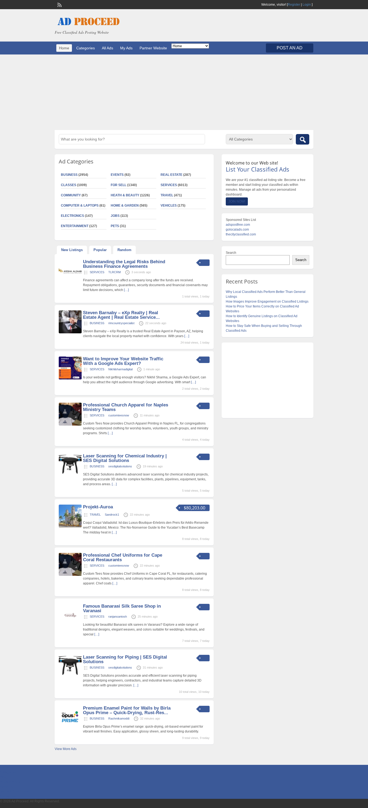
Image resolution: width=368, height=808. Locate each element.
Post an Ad (290, 48)
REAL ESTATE (171, 175)
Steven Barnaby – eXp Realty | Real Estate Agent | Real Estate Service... (121, 315)
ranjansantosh (117, 616)
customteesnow (118, 415)
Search (231, 253)
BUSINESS (69, 175)
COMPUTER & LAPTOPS (80, 205)
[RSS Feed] (59, 4)
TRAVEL (167, 195)
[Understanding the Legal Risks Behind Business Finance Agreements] (70, 281)
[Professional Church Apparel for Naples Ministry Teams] (70, 424)
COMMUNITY (71, 195)
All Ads (107, 48)
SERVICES (169, 185)
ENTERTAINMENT (74, 226)
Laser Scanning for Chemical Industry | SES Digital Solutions (125, 458)
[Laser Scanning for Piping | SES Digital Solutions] (70, 677)
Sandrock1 (112, 514)
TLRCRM (114, 272)
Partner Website (153, 48)
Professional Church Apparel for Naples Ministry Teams (125, 407)
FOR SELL (118, 185)
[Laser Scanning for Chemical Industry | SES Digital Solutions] (70, 475)
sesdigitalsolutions (120, 466)
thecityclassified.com (241, 234)
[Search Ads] (302, 139)
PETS (115, 226)
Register (294, 4)
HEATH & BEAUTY (125, 195)
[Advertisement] (184, 92)
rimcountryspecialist (121, 323)
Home (64, 48)
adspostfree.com (238, 225)
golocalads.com (237, 229)
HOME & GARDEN (125, 205)
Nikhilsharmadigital (120, 369)
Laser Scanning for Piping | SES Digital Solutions (125, 659)
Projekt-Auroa (98, 506)
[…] (126, 290)
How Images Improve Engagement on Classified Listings (267, 301)
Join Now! (236, 201)
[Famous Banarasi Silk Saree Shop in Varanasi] (70, 626)
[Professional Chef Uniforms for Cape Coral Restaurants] (70, 575)
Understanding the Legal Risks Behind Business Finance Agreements (124, 264)
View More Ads (66, 749)
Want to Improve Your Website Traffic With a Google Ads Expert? (123, 361)
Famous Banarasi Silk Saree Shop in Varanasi (122, 608)
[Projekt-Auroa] (70, 526)
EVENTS (117, 175)
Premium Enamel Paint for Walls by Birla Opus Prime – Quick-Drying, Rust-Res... (127, 710)
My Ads (126, 48)
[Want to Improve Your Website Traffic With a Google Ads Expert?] (70, 378)
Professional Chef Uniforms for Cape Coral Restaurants (122, 557)
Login (307, 4)
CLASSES (68, 185)
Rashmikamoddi (118, 718)
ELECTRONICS (72, 216)
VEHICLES (169, 205)
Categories (85, 48)
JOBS (115, 216)
